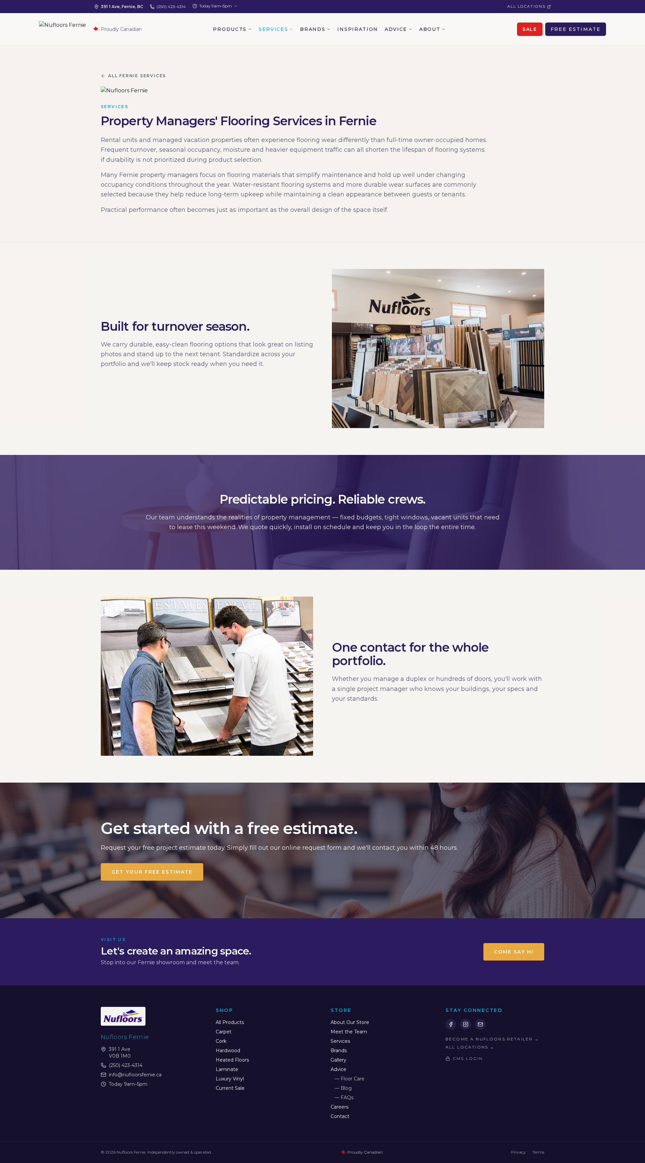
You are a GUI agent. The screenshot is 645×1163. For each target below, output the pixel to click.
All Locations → (469, 1047)
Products (229, 29)
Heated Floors (232, 1060)
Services (273, 29)
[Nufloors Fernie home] (62, 29)
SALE (529, 29)
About (429, 29)
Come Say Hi (513, 952)
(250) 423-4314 (171, 6)
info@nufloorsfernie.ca (135, 1075)
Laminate (227, 1069)
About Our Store (350, 1022)
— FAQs (344, 1098)
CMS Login (468, 1058)
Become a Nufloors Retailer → (492, 1038)
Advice (396, 29)
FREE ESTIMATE (576, 29)
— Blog (343, 1088)
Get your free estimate (152, 872)
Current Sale (230, 1088)
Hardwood (228, 1051)
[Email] (480, 1024)
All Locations (526, 6)
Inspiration (357, 29)
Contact (340, 1116)
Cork (221, 1041)
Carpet (223, 1032)
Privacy (518, 1152)
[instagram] (465, 1024)
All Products (230, 1022)
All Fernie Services (137, 75)
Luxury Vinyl (230, 1079)
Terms (538, 1152)
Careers (339, 1107)
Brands (312, 29)
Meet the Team (349, 1032)
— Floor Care (349, 1079)
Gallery (338, 1060)
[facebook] (450, 1024)
